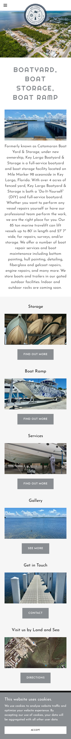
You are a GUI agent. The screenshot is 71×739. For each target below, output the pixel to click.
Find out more (35, 354)
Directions (36, 677)
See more (35, 548)
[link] (35, 5)
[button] (7, 5)
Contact (35, 613)
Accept (35, 730)
